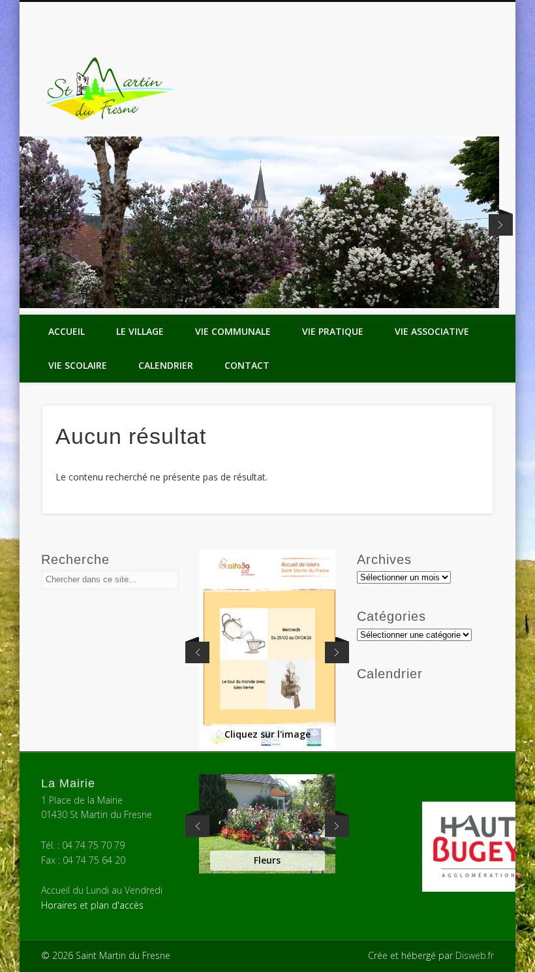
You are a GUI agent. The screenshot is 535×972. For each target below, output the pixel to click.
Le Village (140, 331)
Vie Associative (432, 331)
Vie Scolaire (77, 365)
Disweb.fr (474, 955)
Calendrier (165, 365)
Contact (246, 365)
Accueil (66, 331)
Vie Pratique (332, 331)
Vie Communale (233, 331)
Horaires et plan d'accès (92, 905)
